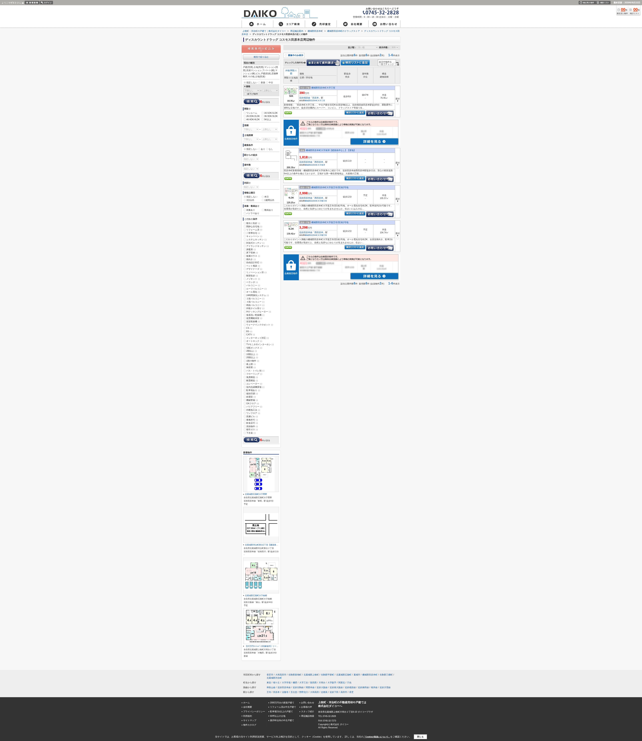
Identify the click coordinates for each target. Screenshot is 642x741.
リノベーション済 (256, 272)
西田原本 (318, 162)
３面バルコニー (255, 302)
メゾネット (253, 279)
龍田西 (313, 682)
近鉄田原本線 (305, 162)
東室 (269, 682)
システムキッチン (256, 239)
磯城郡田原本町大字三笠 (323, 87)
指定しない (251, 82)
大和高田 (314, 692)
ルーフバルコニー (256, 288)
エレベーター (254, 383)
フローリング (254, 374)
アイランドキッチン (257, 246)
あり (263, 149)
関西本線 (310, 687)
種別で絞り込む (261, 57)
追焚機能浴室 (254, 318)
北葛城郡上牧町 (311, 674)
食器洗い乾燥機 (255, 315)
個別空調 (252, 393)
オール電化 (253, 292)
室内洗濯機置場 (255, 387)
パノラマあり (252, 213)
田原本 (315, 97)
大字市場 (286, 682)
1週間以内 (269, 200)
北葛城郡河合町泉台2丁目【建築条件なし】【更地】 (268, 545)
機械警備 (252, 400)
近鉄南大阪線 (336, 687)
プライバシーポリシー (254, 711)
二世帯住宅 (253, 233)
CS (249, 328)
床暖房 (251, 249)
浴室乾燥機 (253, 321)
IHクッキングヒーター (258, 311)
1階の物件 (252, 361)
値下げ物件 (252, 94)
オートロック (254, 341)
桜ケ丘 (276, 682)
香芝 (351, 692)
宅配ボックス (254, 348)
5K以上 (267, 119)
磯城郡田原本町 (311, 101)
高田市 (344, 692)
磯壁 (295, 682)
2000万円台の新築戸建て (282, 702)
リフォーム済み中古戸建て (283, 707)
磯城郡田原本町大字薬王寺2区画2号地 (329, 187)
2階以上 (251, 351)
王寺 (269, 692)
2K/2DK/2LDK (253, 116)
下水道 (251, 433)
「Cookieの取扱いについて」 (376, 737)
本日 (266, 196)
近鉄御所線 (363, 687)
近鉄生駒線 (298, 687)
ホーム (246, 702)
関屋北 (341, 682)
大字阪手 (332, 682)
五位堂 (294, 692)
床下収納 (252, 252)
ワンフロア (253, 413)
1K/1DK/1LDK (271, 113)
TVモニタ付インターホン (260, 344)
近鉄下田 (334, 692)
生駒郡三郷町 (386, 674)
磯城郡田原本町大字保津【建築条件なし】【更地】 (331, 150)
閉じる (420, 736)
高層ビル (252, 416)
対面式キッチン (255, 243)
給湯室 (251, 397)
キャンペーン (254, 236)
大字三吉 (303, 682)
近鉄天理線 (385, 687)
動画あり (268, 210)
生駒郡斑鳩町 (294, 674)
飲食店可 (252, 423)
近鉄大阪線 (322, 687)
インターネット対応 (257, 338)
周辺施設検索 (307, 716)
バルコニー (253, 285)
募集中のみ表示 (295, 55)
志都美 (324, 692)
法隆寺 (285, 692)
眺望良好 (252, 275)
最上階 (251, 364)
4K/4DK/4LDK (253, 119)
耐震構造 (252, 380)
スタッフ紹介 (307, 711)
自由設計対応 (254, 262)
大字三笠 (321, 101)
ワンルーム (251, 113)
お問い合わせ (307, 702)
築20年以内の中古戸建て (282, 720)
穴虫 (349, 682)
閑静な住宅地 (254, 226)
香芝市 (270, 674)
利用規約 (247, 716)
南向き (251, 259)
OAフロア (252, 403)
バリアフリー (254, 406)
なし (271, 149)
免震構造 (252, 377)
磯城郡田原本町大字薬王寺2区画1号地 (329, 222)
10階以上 (252, 354)
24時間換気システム (257, 295)
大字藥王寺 (322, 201)
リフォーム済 (254, 229)
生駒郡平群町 (327, 674)
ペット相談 (253, 266)
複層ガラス (253, 256)
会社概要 (247, 707)
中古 (271, 82)
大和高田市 (280, 674)
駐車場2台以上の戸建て (281, 711)
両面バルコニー (255, 305)
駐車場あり (253, 390)
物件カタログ (249, 725)
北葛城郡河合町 (274, 678)
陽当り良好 (253, 223)
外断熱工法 (253, 410)
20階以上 (252, 357)
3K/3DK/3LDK (271, 116)
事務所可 (252, 420)
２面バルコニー (255, 298)
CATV (250, 334)
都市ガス (252, 429)
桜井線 (374, 687)
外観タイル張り (255, 308)
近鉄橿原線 (304, 97)
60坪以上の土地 (277, 716)
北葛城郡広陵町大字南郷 (256, 595)
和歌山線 (271, 687)
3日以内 (250, 200)
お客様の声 (306, 707)
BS (249, 331)
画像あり (250, 210)
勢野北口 (303, 692)
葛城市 (357, 674)
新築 (263, 82)
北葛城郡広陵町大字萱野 (256, 494)
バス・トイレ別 (255, 370)
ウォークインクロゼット (259, 324)
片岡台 (322, 682)
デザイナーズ (254, 269)
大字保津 (321, 165)
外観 (287, 70)
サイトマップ (249, 720)
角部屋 (251, 367)
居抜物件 (252, 426)
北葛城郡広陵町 (343, 674)
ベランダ (252, 282)
